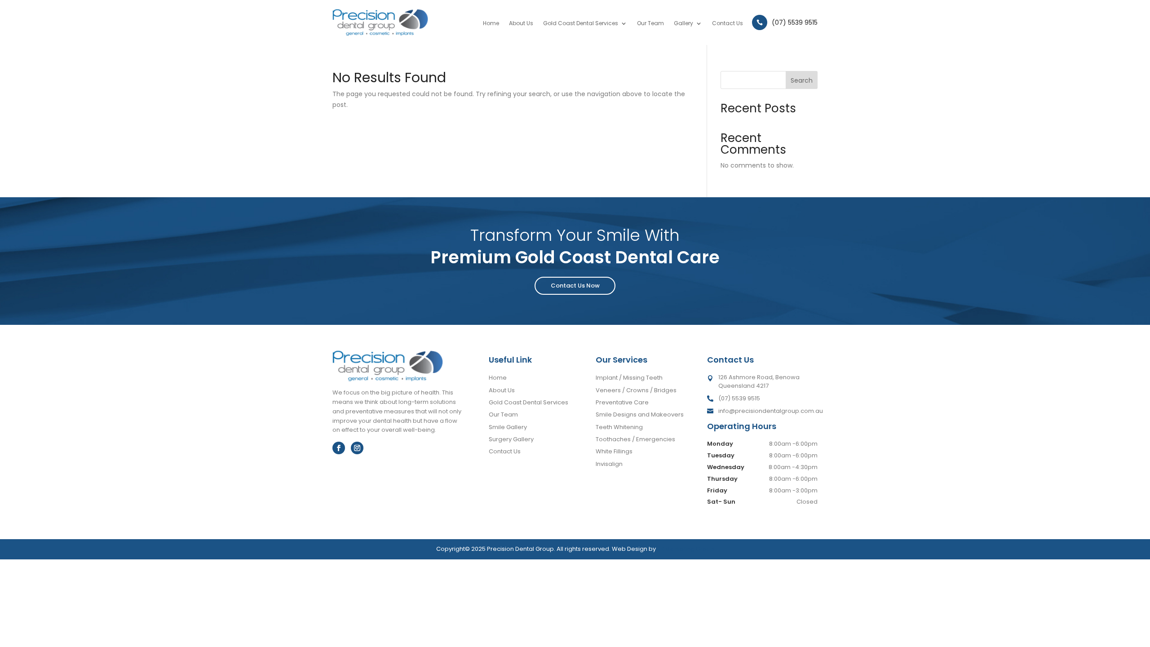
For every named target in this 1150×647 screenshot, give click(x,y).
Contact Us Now (575, 285)
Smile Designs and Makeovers (640, 414)
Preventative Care (622, 402)
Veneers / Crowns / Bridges (636, 390)
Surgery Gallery (511, 439)
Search (802, 80)
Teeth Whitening (619, 427)
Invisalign (609, 464)
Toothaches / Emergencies (635, 439)
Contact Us (727, 23)
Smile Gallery (508, 427)
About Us (521, 23)
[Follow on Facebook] (338, 448)
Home (491, 23)
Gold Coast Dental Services (580, 23)
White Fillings (614, 451)
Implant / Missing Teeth (629, 377)
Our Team (650, 23)
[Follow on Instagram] (357, 448)
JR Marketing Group (685, 549)
